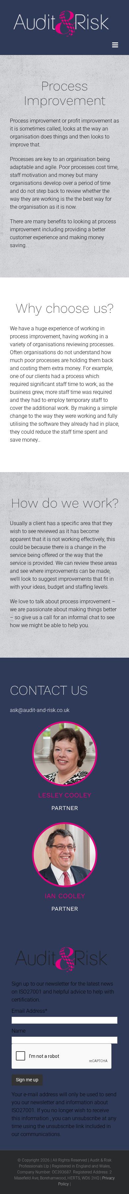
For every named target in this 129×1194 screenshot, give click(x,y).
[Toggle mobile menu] (115, 44)
